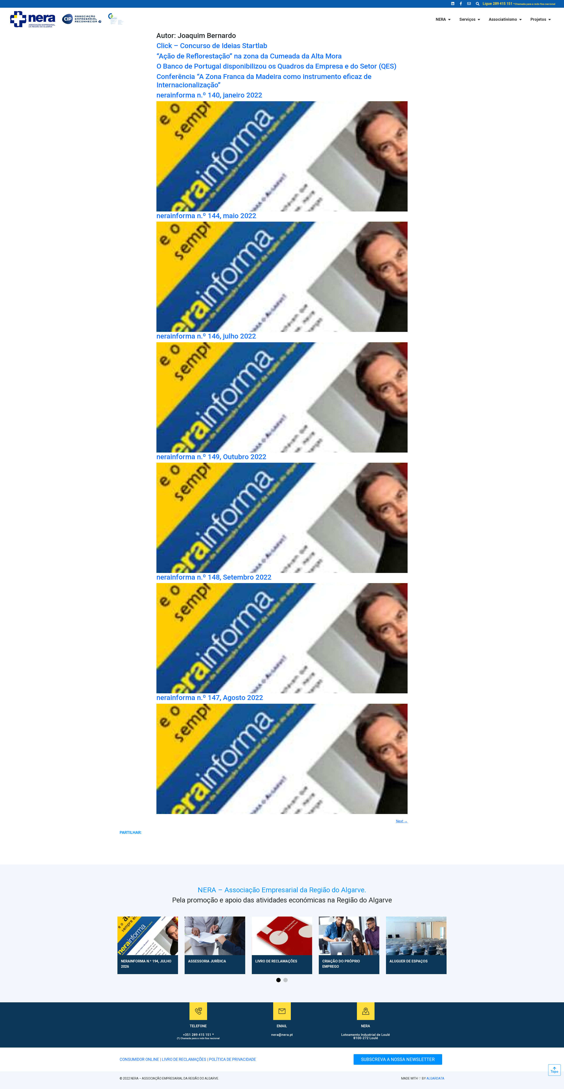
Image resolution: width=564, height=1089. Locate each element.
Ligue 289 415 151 (519, 4)
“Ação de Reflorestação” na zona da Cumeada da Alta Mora (249, 56)
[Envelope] (469, 3)
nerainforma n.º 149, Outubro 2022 (211, 457)
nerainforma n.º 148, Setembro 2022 (213, 577)
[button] (278, 980)
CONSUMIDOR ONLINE (139, 1059)
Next (402, 821)
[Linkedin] (452, 3)
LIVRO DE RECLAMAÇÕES (184, 1059)
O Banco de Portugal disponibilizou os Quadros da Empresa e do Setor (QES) (276, 66)
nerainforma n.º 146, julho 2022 (206, 336)
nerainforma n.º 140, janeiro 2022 (209, 95)
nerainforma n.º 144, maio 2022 (206, 215)
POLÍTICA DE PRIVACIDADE (232, 1059)
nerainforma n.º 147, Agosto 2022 (209, 697)
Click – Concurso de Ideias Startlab (211, 45)
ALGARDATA (435, 1078)
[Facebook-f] (460, 3)
